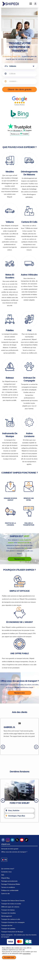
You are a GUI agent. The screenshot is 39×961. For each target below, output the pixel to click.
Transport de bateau (8, 910)
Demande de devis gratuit (9, 849)
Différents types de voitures (10, 907)
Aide (2, 875)
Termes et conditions (8, 887)
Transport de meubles (8, 913)
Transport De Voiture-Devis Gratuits (13, 900)
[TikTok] (26, 840)
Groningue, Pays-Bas (16, 816)
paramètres (26, 953)
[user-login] (35, 4)
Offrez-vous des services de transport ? (14, 852)
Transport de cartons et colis (10, 919)
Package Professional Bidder (10, 884)
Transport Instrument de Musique (12, 931)
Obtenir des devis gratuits (19, 89)
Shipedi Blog (5, 878)
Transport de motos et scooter (11, 904)
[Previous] (3, 747)
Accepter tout (9, 957)
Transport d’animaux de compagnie (13, 922)
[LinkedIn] (12, 840)
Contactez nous (6, 872)
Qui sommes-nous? (7, 868)
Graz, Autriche (13, 810)
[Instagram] (8, 840)
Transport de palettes (8, 928)
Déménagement (6, 916)
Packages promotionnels (9, 881)
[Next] (36, 747)
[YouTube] (22, 840)
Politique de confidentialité (9, 890)
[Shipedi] (10, 4)
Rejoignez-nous (19, 559)
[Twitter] (17, 840)
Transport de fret (6, 925)
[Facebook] (3, 840)
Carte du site (5, 893)
